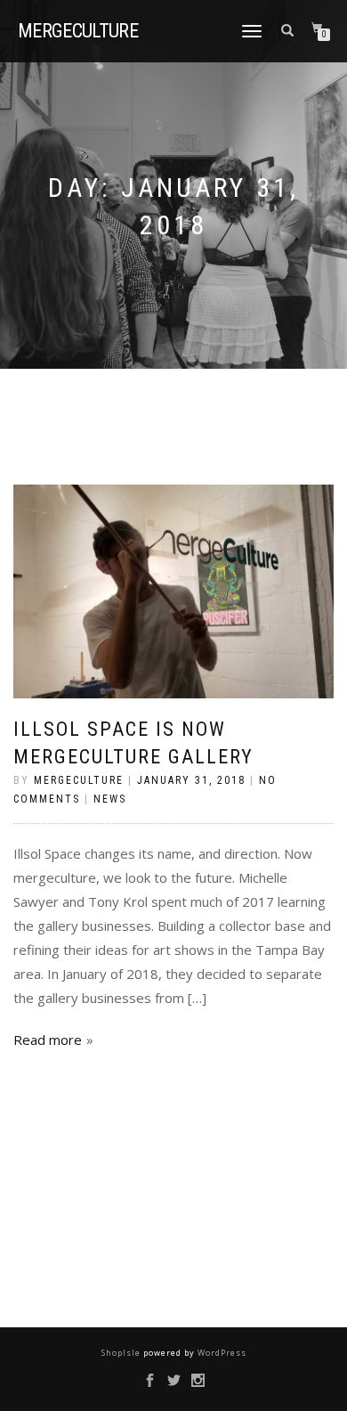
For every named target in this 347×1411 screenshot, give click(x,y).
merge (78, 31)
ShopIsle (122, 1352)
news (109, 799)
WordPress (220, 1352)
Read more (47, 1039)
